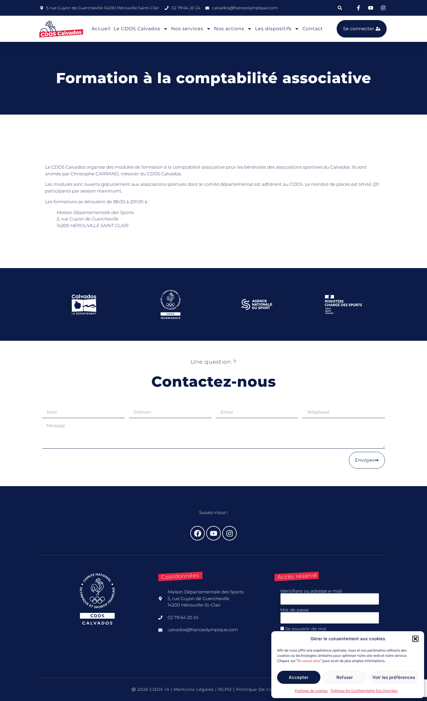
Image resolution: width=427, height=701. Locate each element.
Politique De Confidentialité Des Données (364, 690)
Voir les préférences (393, 677)
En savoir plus (309, 661)
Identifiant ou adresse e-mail (311, 591)
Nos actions (229, 28)
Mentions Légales (194, 689)
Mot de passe (294, 610)
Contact (312, 28)
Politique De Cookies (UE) (266, 689)
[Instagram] (229, 533)
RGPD (225, 689)
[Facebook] (197, 533)
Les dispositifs (273, 28)
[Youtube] (213, 533)
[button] (415, 639)
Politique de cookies (311, 690)
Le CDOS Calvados (137, 28)
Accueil (101, 28)
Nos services (187, 28)
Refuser (344, 677)
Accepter (298, 677)
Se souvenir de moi (305, 629)
